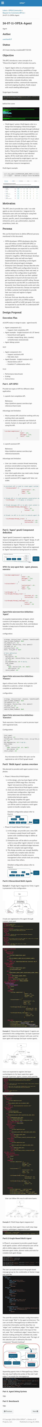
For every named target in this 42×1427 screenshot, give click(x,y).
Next (35, 1411)
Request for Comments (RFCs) (13, 13)
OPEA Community (15, 10)
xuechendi (6, 39)
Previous (8, 1411)
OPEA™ (22, 3)
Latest (5, 10)
